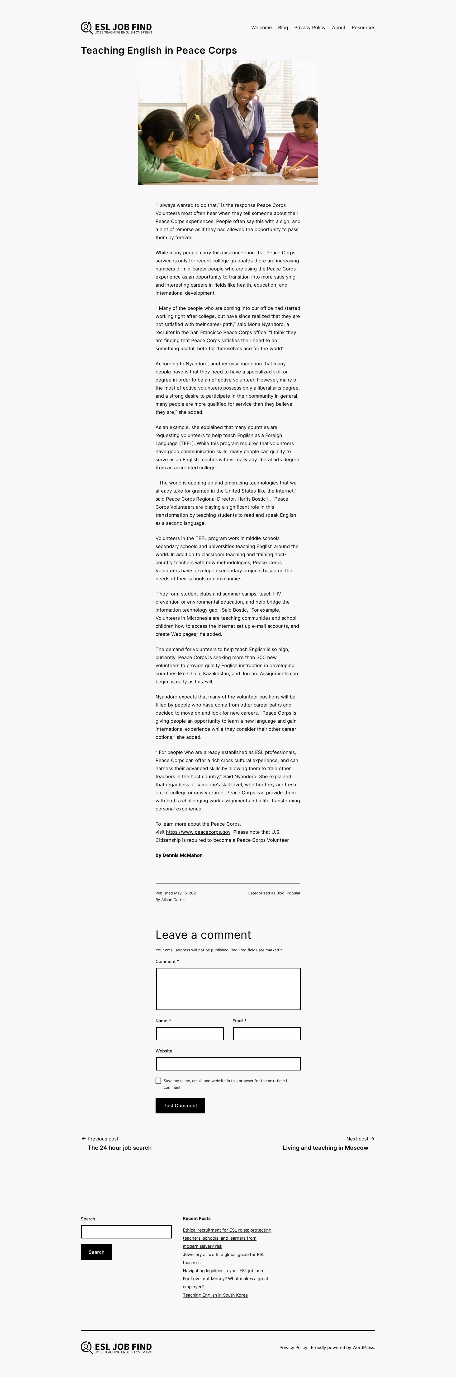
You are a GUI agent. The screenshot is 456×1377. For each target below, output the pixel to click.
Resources (363, 27)
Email (240, 1020)
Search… (90, 1218)
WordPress (363, 1347)
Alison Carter (173, 899)
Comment (167, 961)
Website (164, 1050)
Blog (283, 27)
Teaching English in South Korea (215, 1295)
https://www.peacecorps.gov (198, 832)
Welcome (261, 27)
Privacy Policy (310, 27)
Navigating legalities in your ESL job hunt (224, 1270)
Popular (293, 893)
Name (163, 1020)
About (339, 27)
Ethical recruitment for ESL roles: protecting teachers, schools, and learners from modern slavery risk (227, 1238)
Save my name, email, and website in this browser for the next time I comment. (225, 1083)
